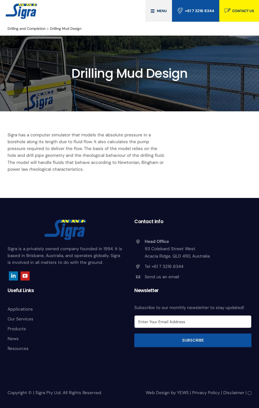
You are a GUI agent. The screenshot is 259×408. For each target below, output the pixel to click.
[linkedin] (13, 275)
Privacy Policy (206, 392)
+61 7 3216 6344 (199, 10)
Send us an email (162, 276)
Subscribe (193, 340)
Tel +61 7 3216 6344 (164, 266)
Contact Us (243, 11)
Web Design (158, 392)
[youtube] (25, 275)
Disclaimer (233, 392)
